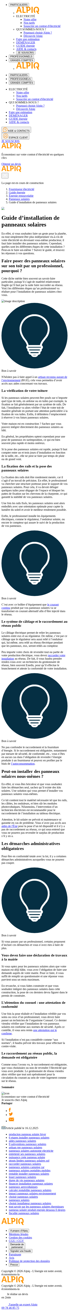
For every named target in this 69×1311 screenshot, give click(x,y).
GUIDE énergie (25, 45)
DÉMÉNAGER (25, 42)
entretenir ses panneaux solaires (27, 1154)
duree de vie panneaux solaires (26, 1180)
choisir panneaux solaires (23, 1196)
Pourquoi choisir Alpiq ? (38, 32)
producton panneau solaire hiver (27, 1134)
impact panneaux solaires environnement (32, 1193)
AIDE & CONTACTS (18, 131)
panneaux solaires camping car (26, 1167)
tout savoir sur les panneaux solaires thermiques (36, 1206)
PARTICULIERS (19, 4)
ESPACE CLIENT (18, 137)
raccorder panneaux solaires (25, 1163)
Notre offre (30, 19)
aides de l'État (9, 826)
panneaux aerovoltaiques (23, 1186)
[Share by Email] (11, 1120)
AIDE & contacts (26, 49)
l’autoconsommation (23, 763)
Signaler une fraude (20, 1251)
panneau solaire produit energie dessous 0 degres (37, 1209)
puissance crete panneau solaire (27, 1157)
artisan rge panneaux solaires (25, 1147)
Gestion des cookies (20, 1237)
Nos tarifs (29, 22)
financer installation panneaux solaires (31, 1183)
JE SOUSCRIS (26, 52)
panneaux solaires (19, 1200)
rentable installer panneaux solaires (29, 1173)
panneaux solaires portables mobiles (29, 1170)
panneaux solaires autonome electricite (31, 1150)
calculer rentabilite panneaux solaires (30, 1190)
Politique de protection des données (29, 1261)
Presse (14, 1264)
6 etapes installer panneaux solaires (29, 1137)
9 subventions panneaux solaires (27, 1144)
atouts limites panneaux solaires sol (29, 1160)
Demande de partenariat (17, 1246)
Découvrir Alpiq (33, 35)
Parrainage (15, 1254)
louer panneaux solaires (22, 1177)
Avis (11, 1257)
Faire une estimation (28, 39)
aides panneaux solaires (22, 1140)
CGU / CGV (16, 1240)
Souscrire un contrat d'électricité (42, 26)
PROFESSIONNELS (21, 56)
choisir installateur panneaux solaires (30, 1203)
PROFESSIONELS (20, 79)
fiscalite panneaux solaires (24, 1213)
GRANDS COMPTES (21, 60)
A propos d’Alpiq (19, 1230)
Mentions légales (18, 1234)
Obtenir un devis (11, 163)
